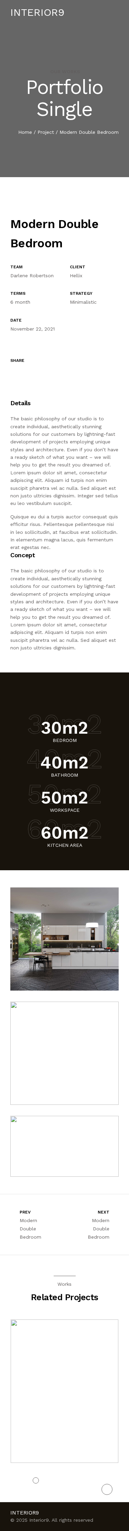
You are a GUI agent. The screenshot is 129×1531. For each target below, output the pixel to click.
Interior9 (37, 12)
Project (45, 132)
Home (25, 132)
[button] (36, 1480)
